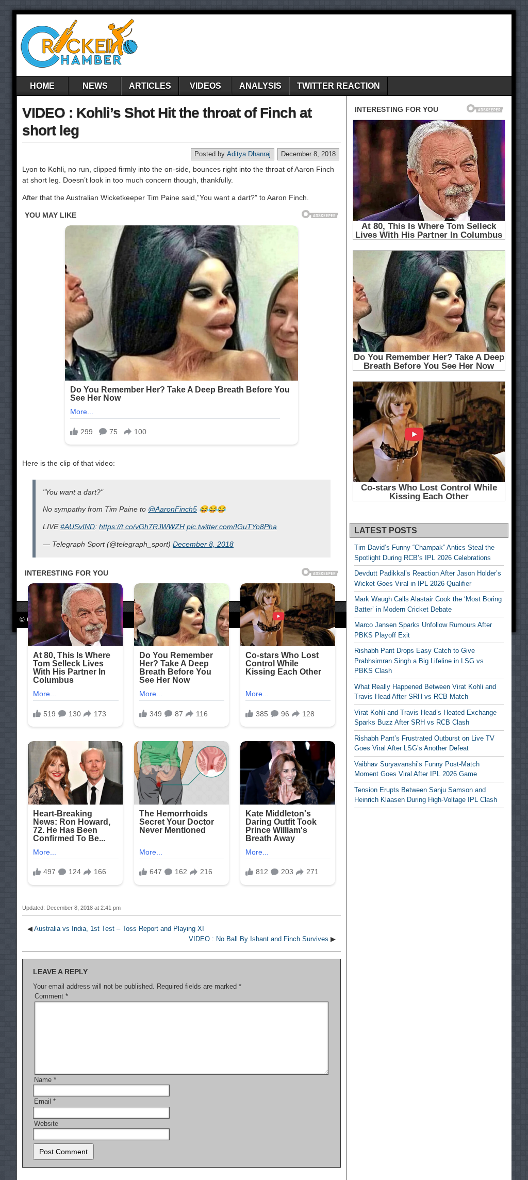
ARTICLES (150, 85)
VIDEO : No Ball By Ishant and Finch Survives (258, 939)
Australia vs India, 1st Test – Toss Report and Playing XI (119, 928)
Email (45, 1101)
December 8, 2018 (203, 544)
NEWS (95, 85)
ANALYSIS (260, 85)
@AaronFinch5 (172, 509)
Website (46, 1123)
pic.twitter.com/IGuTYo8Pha (232, 526)
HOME (42, 85)
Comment (51, 996)
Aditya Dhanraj (249, 154)
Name (45, 1080)
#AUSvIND (77, 526)
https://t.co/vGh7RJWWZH (142, 526)
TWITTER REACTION (338, 85)
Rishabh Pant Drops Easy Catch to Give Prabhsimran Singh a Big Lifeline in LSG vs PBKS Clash (419, 661)
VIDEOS (205, 85)
